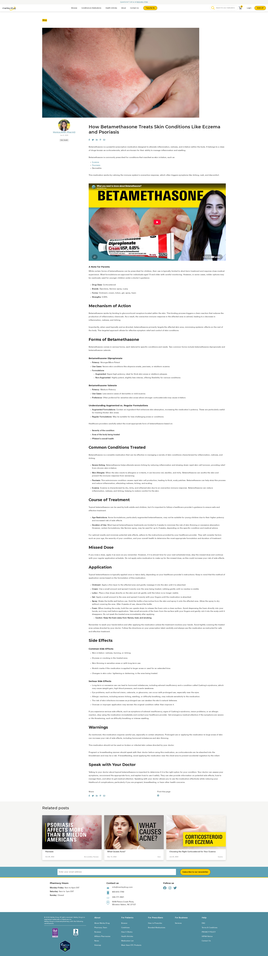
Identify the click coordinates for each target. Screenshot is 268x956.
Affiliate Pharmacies (102, 936)
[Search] (213, 8)
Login (249, 8)
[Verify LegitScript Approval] (65, 946)
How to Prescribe (155, 923)
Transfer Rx (150, 8)
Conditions (125, 928)
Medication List (127, 941)
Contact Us (134, 8)
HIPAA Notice (207, 936)
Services (178, 923)
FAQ (203, 923)
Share (91, 792)
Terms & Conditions (209, 928)
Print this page (163, 792)
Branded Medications (156, 928)
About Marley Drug (102, 923)
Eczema (95, 162)
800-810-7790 (142, 2)
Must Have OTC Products (131, 945)
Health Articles (111, 8)
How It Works (126, 932)
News (96, 941)
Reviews (97, 932)
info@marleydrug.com (122, 887)
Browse (74, 8)
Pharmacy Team (100, 928)
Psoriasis (96, 165)
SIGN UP (260, 8)
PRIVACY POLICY (209, 932)
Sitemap (97, 945)
